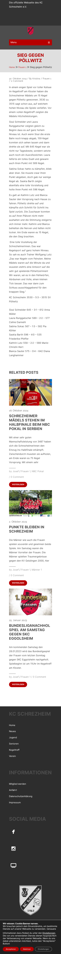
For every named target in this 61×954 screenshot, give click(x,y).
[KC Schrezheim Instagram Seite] (13, 848)
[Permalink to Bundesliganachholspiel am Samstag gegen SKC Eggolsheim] (30, 614)
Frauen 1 (22, 67)
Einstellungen (48, 933)
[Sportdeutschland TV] (13, 865)
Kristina (36, 78)
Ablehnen (27, 949)
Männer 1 (37, 569)
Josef (16, 471)
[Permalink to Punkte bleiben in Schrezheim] (30, 515)
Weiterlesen (18, 485)
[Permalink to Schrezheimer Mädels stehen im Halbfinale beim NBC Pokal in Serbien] (30, 404)
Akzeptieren (11, 949)
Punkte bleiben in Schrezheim (26, 529)
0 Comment (17, 81)
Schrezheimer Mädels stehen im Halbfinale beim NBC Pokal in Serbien (29, 422)
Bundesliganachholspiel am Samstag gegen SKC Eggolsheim (29, 632)
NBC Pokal (38, 471)
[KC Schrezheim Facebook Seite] (13, 831)
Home (12, 67)
